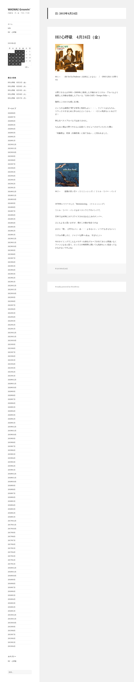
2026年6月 (11, 121)
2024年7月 (11, 211)
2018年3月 (11, 509)
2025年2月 (11, 184)
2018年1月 (11, 517)
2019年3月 (11, 462)
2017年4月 (11, 552)
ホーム (10, 24)
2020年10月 (12, 387)
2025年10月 (12, 152)
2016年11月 (12, 572)
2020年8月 (11, 395)
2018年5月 (11, 501)
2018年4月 (11, 505)
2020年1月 (11, 423)
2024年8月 (11, 207)
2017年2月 (11, 560)
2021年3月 (11, 368)
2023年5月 (11, 266)
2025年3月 (11, 180)
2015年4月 (11, 646)
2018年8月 (11, 489)
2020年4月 (11, 411)
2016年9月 (11, 580)
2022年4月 (11, 317)
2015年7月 (11, 634)
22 (16, 61)
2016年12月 (12, 568)
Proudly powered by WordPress (67, 287)
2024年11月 (12, 195)
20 (9, 61)
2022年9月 (11, 297)
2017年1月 (11, 564)
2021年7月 (11, 352)
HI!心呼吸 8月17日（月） (17, 98)
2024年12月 (12, 191)
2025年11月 (12, 148)
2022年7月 (11, 305)
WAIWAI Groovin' (19, 9)
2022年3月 (11, 321)
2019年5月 (11, 454)
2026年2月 (11, 137)
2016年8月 (11, 583)
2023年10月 (12, 246)
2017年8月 (11, 536)
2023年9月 (11, 250)
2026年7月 (11, 117)
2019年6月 (11, 450)
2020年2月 (11, 419)
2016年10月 (12, 576)
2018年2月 (11, 513)
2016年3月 (11, 603)
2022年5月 (11, 313)
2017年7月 (11, 540)
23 (20, 61)
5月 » (27, 67)
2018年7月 (11, 493)
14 (13, 58)
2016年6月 (11, 591)
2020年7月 (11, 399)
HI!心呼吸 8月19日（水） (17, 90)
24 (23, 61)
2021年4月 (11, 364)
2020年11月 (12, 384)
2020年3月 (11, 415)
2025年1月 (11, 187)
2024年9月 (11, 203)
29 (16, 64)
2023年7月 (11, 258)
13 (9, 58)
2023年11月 (12, 242)
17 (23, 58)
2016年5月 (11, 595)
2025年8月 (11, 160)
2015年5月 (11, 642)
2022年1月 (11, 329)
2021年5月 (11, 360)
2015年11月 (12, 619)
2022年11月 (12, 289)
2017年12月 (12, 521)
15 (16, 58)
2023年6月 (11, 262)
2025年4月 (11, 176)
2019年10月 (12, 434)
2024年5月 (11, 219)
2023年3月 (11, 274)
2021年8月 (11, 348)
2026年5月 (11, 125)
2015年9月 (11, 627)
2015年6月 (11, 638)
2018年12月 (12, 474)
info (9, 28)
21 (13, 61)
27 (9, 64)
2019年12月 (12, 427)
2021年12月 (12, 333)
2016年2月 (11, 607)
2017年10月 (12, 529)
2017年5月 (11, 548)
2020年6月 (11, 403)
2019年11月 (12, 431)
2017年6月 (11, 544)
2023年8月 (11, 254)
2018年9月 (11, 485)
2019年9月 (11, 438)
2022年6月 (11, 309)
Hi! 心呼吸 (12, 32)
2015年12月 (12, 615)
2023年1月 (11, 282)
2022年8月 (11, 301)
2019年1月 (11, 470)
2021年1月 (11, 376)
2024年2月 (11, 231)
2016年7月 (11, 587)
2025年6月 (11, 168)
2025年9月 (11, 156)
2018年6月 (11, 497)
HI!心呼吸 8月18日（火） (17, 94)
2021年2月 (11, 372)
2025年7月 (11, 164)
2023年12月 (12, 238)
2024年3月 (11, 227)
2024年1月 (11, 235)
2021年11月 (12, 336)
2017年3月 (11, 556)
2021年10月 (12, 340)
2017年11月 (12, 525)
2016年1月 (11, 611)
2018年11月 (12, 478)
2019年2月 (11, 466)
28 (13, 64)
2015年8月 (11, 630)
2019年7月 (11, 446)
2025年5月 (11, 172)
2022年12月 (12, 286)
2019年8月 (11, 442)
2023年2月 (11, 278)
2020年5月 (11, 407)
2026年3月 (11, 133)
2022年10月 (12, 293)
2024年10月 (12, 199)
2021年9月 (11, 344)
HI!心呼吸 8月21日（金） (17, 82)
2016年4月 (11, 599)
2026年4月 (11, 129)
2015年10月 (12, 623)
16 (20, 58)
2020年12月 (12, 380)
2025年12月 (12, 144)
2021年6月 (11, 356)
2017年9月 (11, 532)
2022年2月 (11, 325)
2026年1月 (11, 140)
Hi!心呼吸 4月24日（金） (78, 36)
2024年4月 (11, 223)
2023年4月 (11, 270)
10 (23, 55)
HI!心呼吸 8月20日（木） (17, 86)
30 (20, 64)
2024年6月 (11, 215)
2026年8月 (11, 113)
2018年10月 (12, 482)
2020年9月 (11, 391)
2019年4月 (11, 458)
